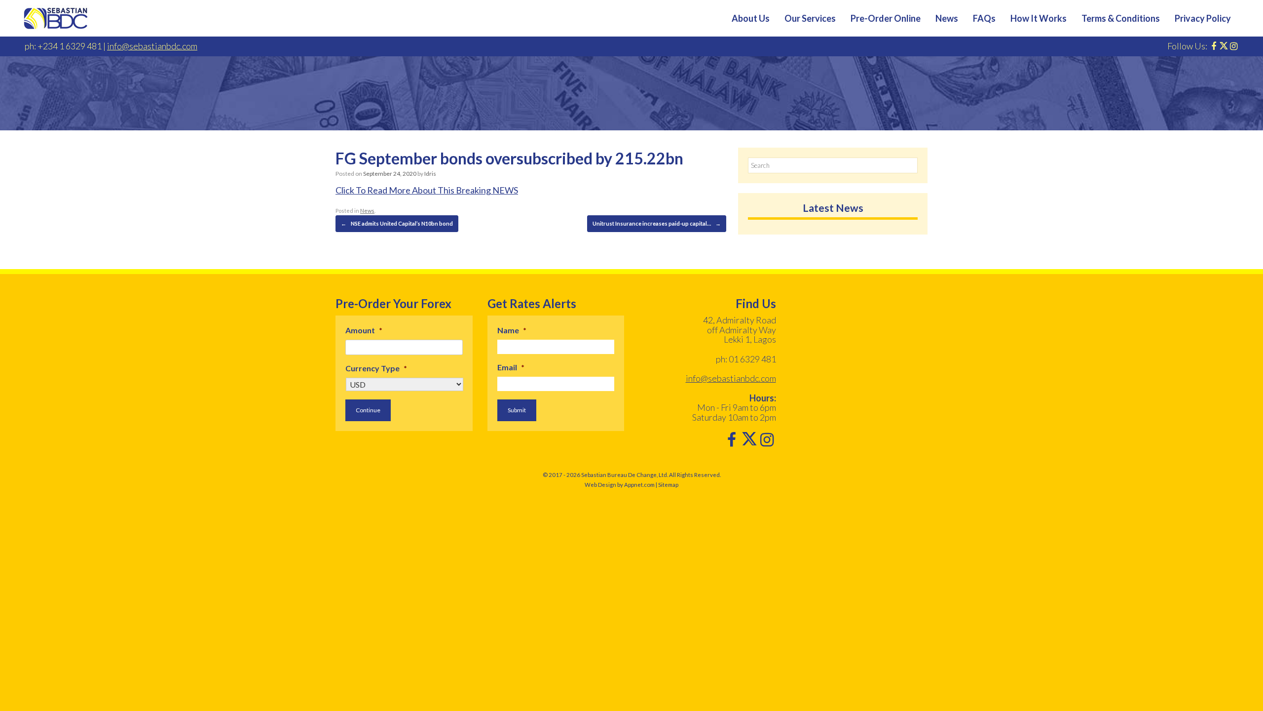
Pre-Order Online (886, 18)
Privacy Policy (1203, 18)
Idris (430, 173)
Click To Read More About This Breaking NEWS (426, 190)
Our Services (810, 18)
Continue (368, 410)
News (946, 18)
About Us (751, 18)
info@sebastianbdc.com (152, 45)
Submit (517, 410)
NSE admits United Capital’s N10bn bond (397, 223)
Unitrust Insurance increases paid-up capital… (657, 223)
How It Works (1038, 18)
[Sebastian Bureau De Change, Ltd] (55, 18)
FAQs (984, 18)
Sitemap (668, 484)
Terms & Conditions (1120, 18)
